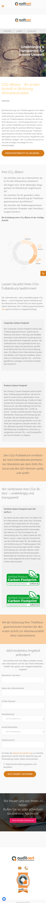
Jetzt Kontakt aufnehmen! (23, 820)
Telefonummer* (8, 740)
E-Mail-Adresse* (9, 701)
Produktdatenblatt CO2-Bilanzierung (24, 153)
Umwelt (19, 31)
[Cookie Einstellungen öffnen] (4, 900)
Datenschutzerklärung (22, 753)
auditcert (23, 22)
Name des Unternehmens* (13, 688)
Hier (3, 309)
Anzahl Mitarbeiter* (10, 727)
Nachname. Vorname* (11, 675)
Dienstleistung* (8, 714)
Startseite (7, 31)
